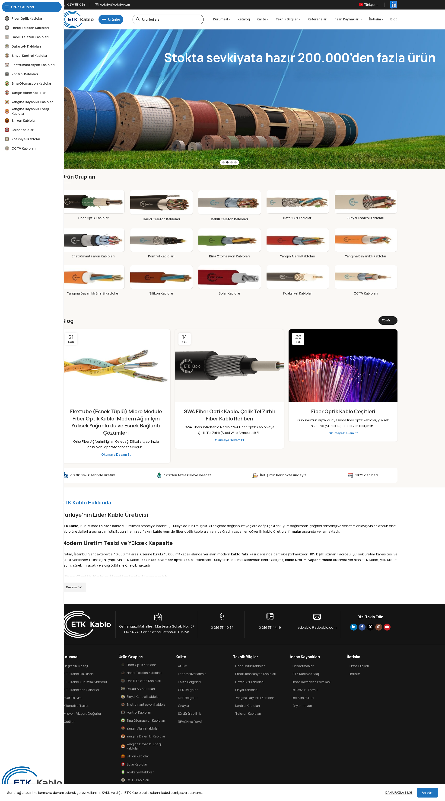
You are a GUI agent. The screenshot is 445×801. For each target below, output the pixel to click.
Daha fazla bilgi (399, 792)
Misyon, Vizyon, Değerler (82, 713)
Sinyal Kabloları (246, 690)
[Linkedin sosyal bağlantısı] (353, 627)
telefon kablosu (112, 525)
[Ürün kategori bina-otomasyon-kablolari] (229, 244)
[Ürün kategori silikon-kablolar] (161, 281)
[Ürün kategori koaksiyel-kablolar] (297, 281)
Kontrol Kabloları (139, 712)
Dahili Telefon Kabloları (144, 681)
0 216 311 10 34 (222, 627)
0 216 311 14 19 (270, 627)
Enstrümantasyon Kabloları (147, 704)
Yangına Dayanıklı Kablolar (146, 736)
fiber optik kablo (189, 531)
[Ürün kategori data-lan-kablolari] (297, 206)
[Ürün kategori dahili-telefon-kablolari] (229, 207)
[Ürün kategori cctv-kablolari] (365, 281)
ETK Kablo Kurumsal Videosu (85, 682)
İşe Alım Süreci (303, 697)
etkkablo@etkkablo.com (317, 627)
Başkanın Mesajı (76, 666)
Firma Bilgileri (359, 666)
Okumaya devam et (116, 454)
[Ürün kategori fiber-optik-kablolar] (93, 206)
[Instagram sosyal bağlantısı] (378, 627)
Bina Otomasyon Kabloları (146, 720)
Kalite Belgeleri (189, 682)
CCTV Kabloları (138, 780)
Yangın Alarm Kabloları (143, 728)
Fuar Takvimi (73, 697)
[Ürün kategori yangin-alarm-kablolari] (297, 244)
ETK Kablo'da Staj (305, 674)
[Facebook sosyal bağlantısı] (362, 627)
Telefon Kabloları (248, 713)
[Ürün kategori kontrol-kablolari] (161, 244)
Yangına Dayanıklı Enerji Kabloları (144, 746)
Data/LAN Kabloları (141, 688)
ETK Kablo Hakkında (79, 674)
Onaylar (183, 705)
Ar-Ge (182, 666)
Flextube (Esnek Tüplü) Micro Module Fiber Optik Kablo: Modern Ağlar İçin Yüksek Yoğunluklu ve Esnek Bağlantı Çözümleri (116, 422)
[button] (223, 162)
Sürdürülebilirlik (189, 713)
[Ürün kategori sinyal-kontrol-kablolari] (365, 206)
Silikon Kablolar (138, 756)
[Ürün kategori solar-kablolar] (229, 281)
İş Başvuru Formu (305, 690)
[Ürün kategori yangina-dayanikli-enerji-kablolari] (93, 281)
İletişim (355, 674)
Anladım (427, 792)
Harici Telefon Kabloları (144, 672)
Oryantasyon (302, 705)
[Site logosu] (77, 19)
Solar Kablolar (137, 764)
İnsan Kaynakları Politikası (311, 682)
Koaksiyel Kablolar (140, 772)
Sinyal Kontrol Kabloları (143, 696)
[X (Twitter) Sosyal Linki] (370, 627)
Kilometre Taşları (76, 705)
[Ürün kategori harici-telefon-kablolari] (161, 207)
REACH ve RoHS (190, 721)
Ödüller (69, 721)
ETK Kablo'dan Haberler (81, 690)
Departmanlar (303, 666)
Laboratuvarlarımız (192, 674)
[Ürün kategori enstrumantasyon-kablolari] (93, 244)
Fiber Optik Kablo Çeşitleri (343, 411)
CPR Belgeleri (188, 690)
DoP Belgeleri (188, 697)
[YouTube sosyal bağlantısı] (387, 627)
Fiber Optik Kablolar (141, 665)
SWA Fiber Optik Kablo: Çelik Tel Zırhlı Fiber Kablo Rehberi (229, 415)
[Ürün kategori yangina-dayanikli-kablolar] (365, 244)
